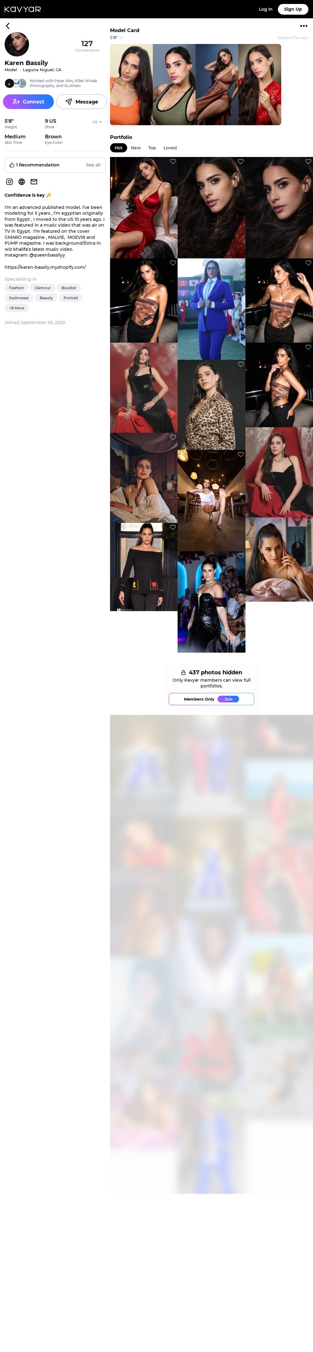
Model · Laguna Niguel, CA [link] (33, 69)
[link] (144, 207)
